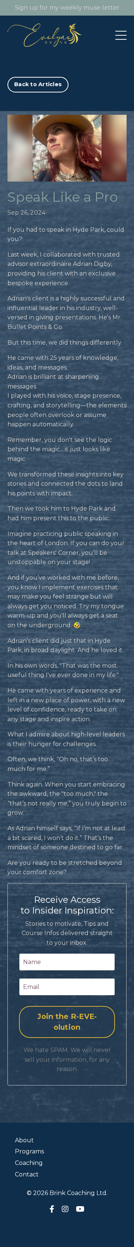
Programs (29, 1151)
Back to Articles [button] (38, 84)
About (24, 1140)
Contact (27, 1174)
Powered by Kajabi (67, 1228)
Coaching (29, 1162)
